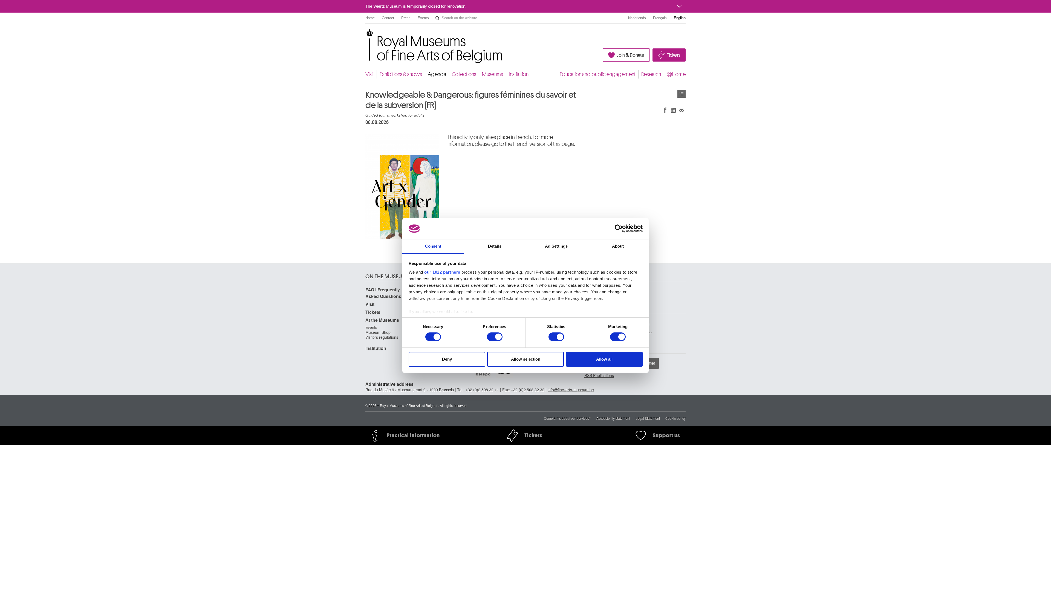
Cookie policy (675, 418)
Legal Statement (648, 418)
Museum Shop (378, 332)
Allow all (604, 359)
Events (423, 18)
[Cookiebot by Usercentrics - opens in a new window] (619, 228)
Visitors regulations (381, 337)
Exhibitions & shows (401, 74)
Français (660, 18)
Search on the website (437, 18)
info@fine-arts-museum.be (571, 389)
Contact (388, 18)
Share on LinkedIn (673, 110)
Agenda (437, 74)
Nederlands (637, 18)
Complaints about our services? (567, 418)
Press (406, 18)
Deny (447, 359)
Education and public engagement (598, 74)
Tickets (673, 55)
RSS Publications (599, 375)
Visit (369, 74)
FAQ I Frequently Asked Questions (383, 292)
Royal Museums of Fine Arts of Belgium (365, 35)
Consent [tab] (433, 246)
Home (370, 18)
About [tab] (618, 246)
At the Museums (382, 320)
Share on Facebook (665, 110)
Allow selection (525, 359)
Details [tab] (494, 246)
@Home (676, 74)
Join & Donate (630, 55)
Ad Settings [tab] (556, 246)
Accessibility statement (613, 418)
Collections (464, 74)
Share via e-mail (681, 110)
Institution (519, 74)
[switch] (495, 336)
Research (651, 74)
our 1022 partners (442, 272)
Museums (492, 74)
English (680, 18)
